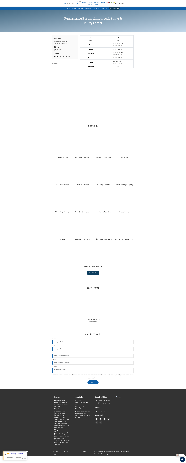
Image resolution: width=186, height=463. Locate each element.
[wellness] (69, 56)
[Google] (96, 419)
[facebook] (58, 56)
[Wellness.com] (100, 422)
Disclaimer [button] (69, 451)
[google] (55, 56)
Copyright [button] (63, 451)
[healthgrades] (63, 56)
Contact (104, 8)
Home (68, 8)
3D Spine (78, 400)
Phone (54, 359)
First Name (55, 339)
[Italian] (110, 3)
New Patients (88, 8)
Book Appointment (114, 8)
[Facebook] (100, 419)
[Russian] (112, 3)
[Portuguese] (111, 3)
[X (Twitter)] (96, 422)
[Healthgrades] (108, 419)
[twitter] (66, 56)
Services (80, 8)
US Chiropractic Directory (83, 411)
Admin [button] (54, 454)
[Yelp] (104, 419)
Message (54, 366)
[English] (107, 3)
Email (54, 353)
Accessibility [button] (56, 451)
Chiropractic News (81, 407)
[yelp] (60, 56)
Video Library (80, 409)
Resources (96, 8)
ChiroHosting (104, 454)
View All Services (93, 273)
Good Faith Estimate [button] (83, 451)
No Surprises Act (81, 413)
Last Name (55, 346)
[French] (108, 3)
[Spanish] (114, 3)
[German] (109, 3)
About (73, 8)
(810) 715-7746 (58, 50)
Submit (93, 382)
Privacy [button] (75, 451)
